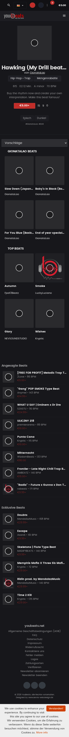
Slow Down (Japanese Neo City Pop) (30, 189)
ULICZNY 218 (25, 421)
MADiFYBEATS (25, 551)
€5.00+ (24, 105)
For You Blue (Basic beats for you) (29, 233)
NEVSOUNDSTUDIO (16, 338)
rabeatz (22, 489)
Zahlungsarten (34, 663)
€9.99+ (21, 492)
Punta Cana (25, 437)
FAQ (34, 635)
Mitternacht (25, 453)
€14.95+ (22, 396)
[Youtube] (42, 685)
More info (42, 732)
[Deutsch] (18, 5)
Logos (34, 659)
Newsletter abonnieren (35, 671)
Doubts (22, 515)
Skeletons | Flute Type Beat (36, 547)
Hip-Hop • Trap (20, 78)
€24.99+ (22, 412)
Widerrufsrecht (34, 647)
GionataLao (37, 72)
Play (34, 43)
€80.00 (21, 460)
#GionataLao (31, 124)
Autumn (10, 286)
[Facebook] (34, 685)
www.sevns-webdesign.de (40, 697)
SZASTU (21, 409)
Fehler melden (34, 655)
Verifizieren (34, 667)
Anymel (21, 393)
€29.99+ (22, 522)
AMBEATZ (22, 473)
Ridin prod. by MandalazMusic (38, 579)
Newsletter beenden (34, 675)
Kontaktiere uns (34, 651)
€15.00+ (22, 476)
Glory (8, 331)
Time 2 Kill (24, 595)
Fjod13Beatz (12, 293)
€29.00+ (22, 570)
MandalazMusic (27, 519)
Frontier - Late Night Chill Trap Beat (42, 469)
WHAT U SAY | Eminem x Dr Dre (39, 405)
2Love (20, 377)
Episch (27, 118)
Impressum (35, 643)
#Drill (41, 124)
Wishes (40, 331)
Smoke (40, 286)
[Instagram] (26, 685)
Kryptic (39, 338)
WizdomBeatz (25, 457)
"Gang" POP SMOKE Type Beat (38, 389)
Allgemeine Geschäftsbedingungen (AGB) (34, 631)
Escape (22, 531)
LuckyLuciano (43, 293)
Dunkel (41, 118)
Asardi (21, 535)
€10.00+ (22, 428)
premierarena (25, 425)
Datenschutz (34, 639)
